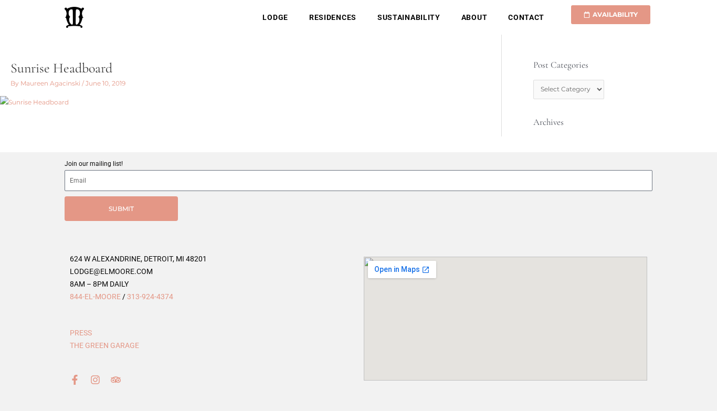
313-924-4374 (150, 296)
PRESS (81, 333)
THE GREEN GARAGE (104, 345)
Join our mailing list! (94, 163)
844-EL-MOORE (95, 296)
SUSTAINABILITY (408, 17)
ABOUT (474, 17)
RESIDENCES (332, 17)
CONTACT (526, 17)
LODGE (275, 17)
